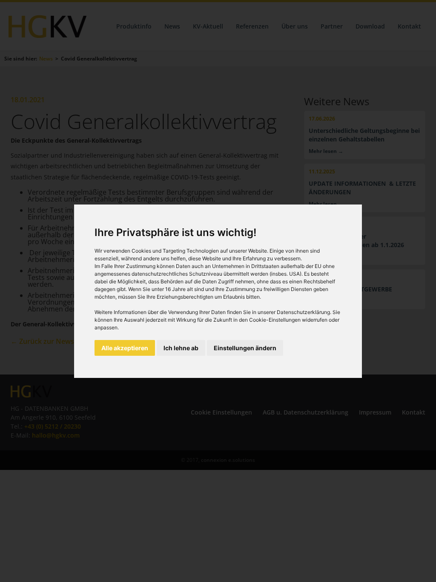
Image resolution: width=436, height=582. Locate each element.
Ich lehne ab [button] (181, 348)
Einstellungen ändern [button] (245, 348)
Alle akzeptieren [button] (124, 348)
